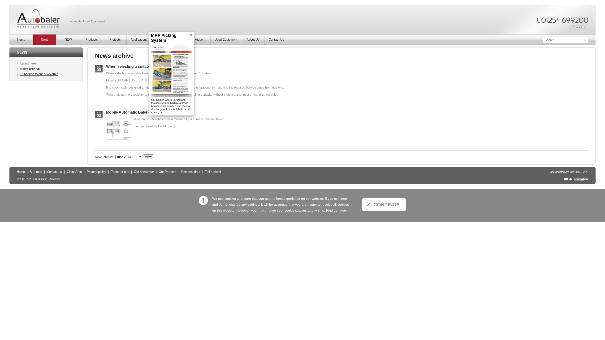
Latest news (28, 63)
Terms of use (120, 172)
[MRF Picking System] (165, 70)
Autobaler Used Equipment (87, 21)
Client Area (74, 172)
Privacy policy (96, 172)
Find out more (336, 210)
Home (21, 172)
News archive (30, 69)
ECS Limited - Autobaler (46, 179)
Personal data (190, 172)
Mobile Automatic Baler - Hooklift (135, 112)
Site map (36, 172)
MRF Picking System (158, 38)
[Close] (185, 35)
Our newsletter (144, 172)
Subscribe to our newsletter (39, 74)
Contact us (54, 172)
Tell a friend (213, 172)
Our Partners (167, 172)
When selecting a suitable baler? (135, 66)
